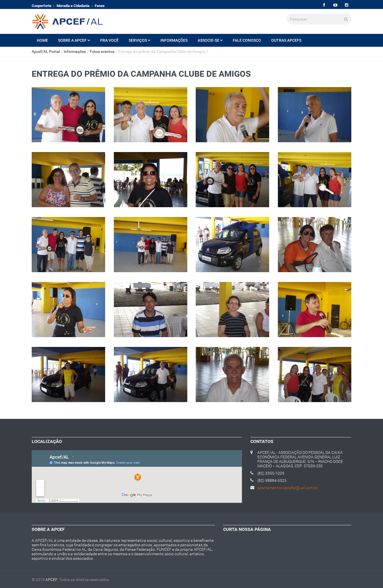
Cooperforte (41, 6)
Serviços (138, 40)
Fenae (100, 6)
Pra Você (109, 40)
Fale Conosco (247, 40)
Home (42, 40)
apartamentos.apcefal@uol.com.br (287, 488)
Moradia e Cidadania (73, 6)
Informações (174, 40)
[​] (324, 5)
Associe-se (208, 40)
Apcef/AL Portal (46, 51)
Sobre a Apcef (72, 40)
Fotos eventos (102, 51)
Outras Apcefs (286, 40)
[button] (68, 120)
